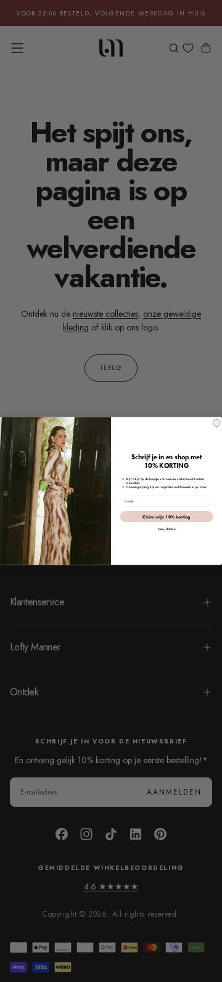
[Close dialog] (216, 423)
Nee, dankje (167, 529)
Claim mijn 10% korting (166, 516)
